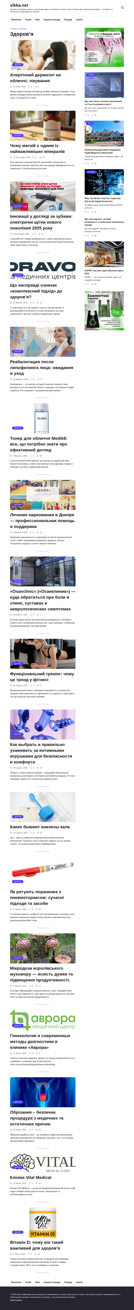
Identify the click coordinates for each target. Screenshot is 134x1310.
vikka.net (19, 5)
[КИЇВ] (104, 145)
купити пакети (16, 1300)
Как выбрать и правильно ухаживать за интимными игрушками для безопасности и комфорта (41, 753)
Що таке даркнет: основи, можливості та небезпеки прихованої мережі (104, 222)
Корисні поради (52, 20)
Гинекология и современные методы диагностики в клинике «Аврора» (40, 1041)
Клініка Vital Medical (30, 1177)
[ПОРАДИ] (104, 96)
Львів (28, 20)
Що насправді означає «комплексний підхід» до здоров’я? (36, 291)
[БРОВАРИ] (104, 193)
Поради (68, 20)
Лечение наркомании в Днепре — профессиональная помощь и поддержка (42, 521)
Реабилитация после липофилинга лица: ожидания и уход (41, 367)
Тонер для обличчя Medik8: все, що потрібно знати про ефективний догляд (38, 444)
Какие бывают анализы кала (40, 827)
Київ (37, 20)
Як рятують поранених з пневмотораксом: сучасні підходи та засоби (37, 897)
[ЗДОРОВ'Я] (43, 68)
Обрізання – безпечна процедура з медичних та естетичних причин (36, 1118)
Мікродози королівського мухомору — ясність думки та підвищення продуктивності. (41, 974)
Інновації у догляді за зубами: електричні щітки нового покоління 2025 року (41, 222)
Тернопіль (16, 20)
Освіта (79, 20)
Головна (13, 29)
